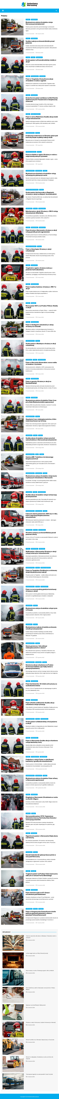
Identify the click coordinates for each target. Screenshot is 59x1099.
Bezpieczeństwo (30, 132)
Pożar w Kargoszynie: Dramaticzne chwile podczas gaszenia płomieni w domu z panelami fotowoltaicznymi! (41, 913)
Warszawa (42, 76)
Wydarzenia (34, 19)
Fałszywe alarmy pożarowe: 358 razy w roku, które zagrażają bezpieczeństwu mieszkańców (42, 515)
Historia (28, 813)
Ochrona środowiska (31, 151)
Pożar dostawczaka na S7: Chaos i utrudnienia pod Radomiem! (38, 893)
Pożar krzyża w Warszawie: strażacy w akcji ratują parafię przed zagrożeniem (41, 231)
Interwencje (38, 170)
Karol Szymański (30, 33)
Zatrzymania (34, 681)
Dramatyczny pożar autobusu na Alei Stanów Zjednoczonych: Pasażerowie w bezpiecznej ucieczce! (42, 99)
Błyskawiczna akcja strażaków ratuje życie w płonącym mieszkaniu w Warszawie (41, 477)
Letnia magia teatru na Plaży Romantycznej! (37, 953)
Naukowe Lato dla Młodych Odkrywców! (36, 1005)
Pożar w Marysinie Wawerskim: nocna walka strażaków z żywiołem (41, 363)
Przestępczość (35, 756)
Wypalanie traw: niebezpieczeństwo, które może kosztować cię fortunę (41, 420)
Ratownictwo (42, 208)
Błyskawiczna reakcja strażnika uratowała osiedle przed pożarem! (41, 628)
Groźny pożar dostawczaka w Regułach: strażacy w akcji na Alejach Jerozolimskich (41, 193)
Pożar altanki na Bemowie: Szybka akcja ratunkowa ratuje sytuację (40, 703)
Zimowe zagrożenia (45, 567)
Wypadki (33, 303)
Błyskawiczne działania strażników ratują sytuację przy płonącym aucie (41, 174)
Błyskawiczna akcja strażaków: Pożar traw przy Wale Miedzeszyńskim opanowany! (41, 401)
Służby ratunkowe (36, 114)
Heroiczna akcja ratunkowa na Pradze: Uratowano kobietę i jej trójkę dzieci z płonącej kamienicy (39, 666)
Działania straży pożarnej (32, 189)
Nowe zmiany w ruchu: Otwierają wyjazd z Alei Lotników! (40, 970)
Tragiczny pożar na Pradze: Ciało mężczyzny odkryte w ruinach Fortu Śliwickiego (42, 874)
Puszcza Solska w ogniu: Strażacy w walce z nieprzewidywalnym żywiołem (41, 155)
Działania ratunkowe (31, 246)
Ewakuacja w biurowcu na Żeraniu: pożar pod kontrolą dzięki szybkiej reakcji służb (42, 136)
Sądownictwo (43, 756)
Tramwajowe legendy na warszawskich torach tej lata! (39, 1074)
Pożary (28, 19)
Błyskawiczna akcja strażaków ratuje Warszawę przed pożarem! (39, 23)
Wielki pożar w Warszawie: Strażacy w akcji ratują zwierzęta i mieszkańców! (41, 552)
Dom (37, 454)
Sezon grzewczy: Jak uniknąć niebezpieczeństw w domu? (36, 647)
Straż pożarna (35, 76)
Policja (27, 57)
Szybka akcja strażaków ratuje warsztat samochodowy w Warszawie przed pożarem (41, 439)
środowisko (34, 397)
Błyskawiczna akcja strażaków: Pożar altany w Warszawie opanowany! (42, 779)
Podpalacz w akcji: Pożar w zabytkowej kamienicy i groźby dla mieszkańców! (40, 760)
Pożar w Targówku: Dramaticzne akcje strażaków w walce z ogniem (39, 80)
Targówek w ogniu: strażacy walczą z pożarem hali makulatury (39, 269)
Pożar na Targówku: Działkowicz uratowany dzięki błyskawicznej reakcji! (41, 571)
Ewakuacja (28, 359)
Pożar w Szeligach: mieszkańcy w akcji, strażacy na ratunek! (40, 325)
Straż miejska (42, 529)
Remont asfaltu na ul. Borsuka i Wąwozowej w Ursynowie (40, 1039)
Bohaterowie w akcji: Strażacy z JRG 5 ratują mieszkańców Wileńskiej (42, 212)
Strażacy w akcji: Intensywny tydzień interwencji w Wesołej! (41, 1022)
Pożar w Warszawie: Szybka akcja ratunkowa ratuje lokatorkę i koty (42, 741)
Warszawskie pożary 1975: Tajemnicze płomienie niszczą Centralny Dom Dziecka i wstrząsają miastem (41, 817)
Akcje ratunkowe (30, 340)
